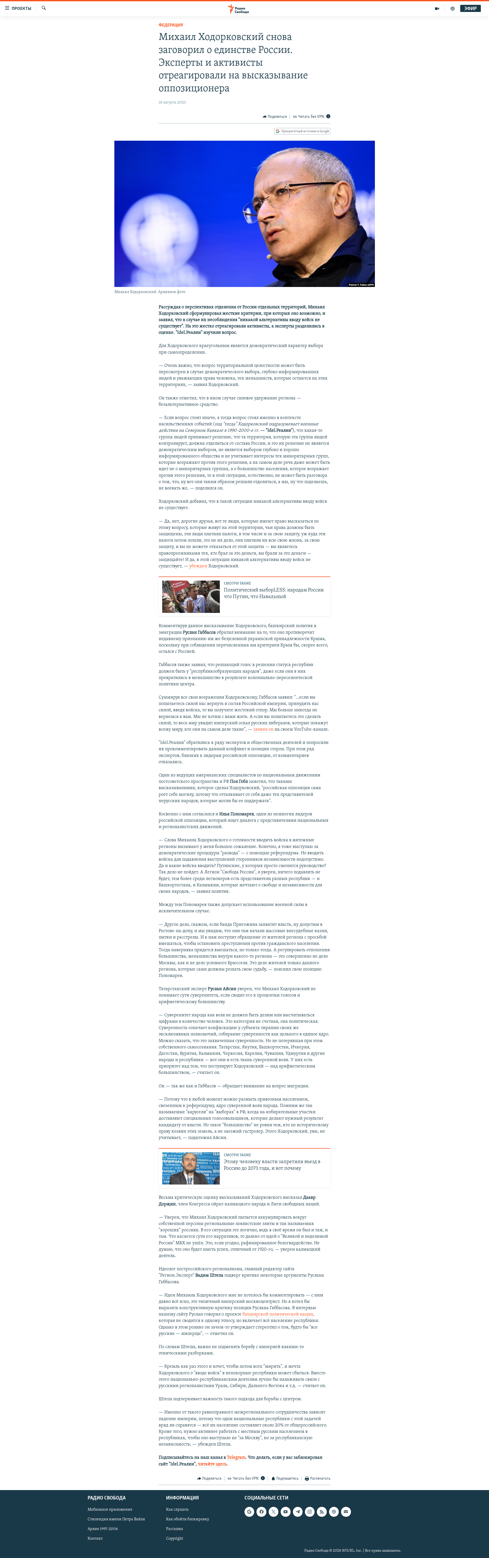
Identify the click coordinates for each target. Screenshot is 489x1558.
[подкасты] (452, 8)
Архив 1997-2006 (103, 1529)
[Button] (275, 116)
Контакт (95, 1539)
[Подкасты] (334, 1512)
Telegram (236, 1457)
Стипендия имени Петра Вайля (116, 1520)
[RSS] (322, 1512)
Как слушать (177, 1510)
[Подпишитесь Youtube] (285, 1512)
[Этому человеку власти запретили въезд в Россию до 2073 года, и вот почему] (191, 1168)
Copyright (174, 1539)
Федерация (171, 25)
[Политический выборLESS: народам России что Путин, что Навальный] (191, 597)
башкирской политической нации (277, 1314)
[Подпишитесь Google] (249, 1512)
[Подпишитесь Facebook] (261, 1512)
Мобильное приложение (110, 1510)
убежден (198, 566)
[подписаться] (346, 1512)
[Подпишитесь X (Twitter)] (273, 1512)
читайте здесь (212, 1464)
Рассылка (174, 1529)
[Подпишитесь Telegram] (298, 1512)
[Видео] (437, 8)
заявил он (263, 729)
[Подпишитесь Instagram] (310, 1512)
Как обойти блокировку (187, 1520)
